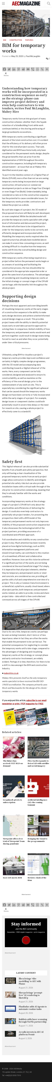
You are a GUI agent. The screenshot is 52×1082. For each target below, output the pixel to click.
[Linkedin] (14, 69)
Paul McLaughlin (33, 56)
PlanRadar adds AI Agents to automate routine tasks (33, 1008)
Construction (15, 40)
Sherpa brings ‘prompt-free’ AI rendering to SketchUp (31, 995)
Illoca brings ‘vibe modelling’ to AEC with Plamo (30, 981)
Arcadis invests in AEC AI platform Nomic (31, 1033)
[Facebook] (4, 69)
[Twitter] (9, 69)
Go (26, 940)
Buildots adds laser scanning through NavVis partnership (33, 1020)
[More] (47, 69)
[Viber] (33, 69)
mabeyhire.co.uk (11, 673)
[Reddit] (23, 69)
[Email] (28, 69)
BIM (4, 40)
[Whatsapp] (37, 69)
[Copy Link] (42, 69)
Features (29, 40)
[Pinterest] (19, 69)
